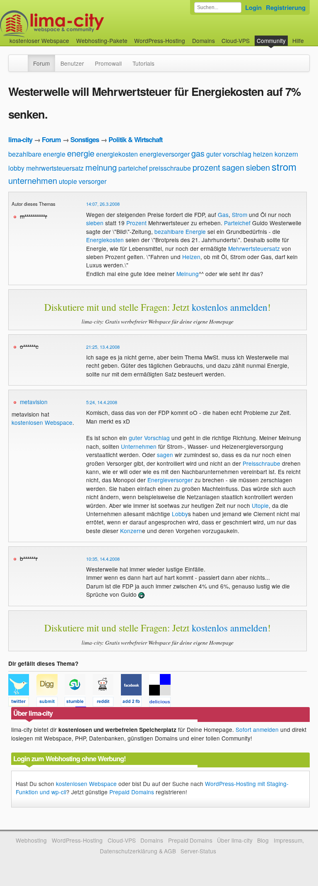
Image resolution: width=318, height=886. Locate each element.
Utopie (260, 505)
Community (271, 40)
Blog (263, 840)
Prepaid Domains (131, 792)
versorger (92, 181)
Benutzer (72, 63)
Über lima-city (234, 840)
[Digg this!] (50, 703)
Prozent (136, 223)
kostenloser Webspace (39, 40)
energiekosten (117, 154)
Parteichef (237, 223)
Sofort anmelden (257, 729)
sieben (258, 167)
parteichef (132, 168)
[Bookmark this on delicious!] (162, 703)
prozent (206, 167)
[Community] (22, 59)
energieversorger (165, 154)
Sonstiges (84, 139)
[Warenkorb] (310, 37)
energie (80, 153)
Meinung (187, 273)
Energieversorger (170, 480)
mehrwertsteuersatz (55, 168)
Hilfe (298, 40)
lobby (16, 168)
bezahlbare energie (36, 154)
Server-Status (198, 851)
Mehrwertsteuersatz (254, 248)
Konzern (131, 530)
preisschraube (170, 168)
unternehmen (32, 180)
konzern (286, 154)
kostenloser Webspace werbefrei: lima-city (83, 23)
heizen (263, 154)
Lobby (180, 514)
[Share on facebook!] (135, 703)
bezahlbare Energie (180, 231)
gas (198, 153)
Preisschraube (261, 463)
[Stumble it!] (79, 703)
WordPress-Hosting (159, 40)
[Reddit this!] (107, 703)
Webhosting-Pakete (102, 40)
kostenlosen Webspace (42, 422)
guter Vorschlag (149, 437)
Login (253, 7)
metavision (34, 402)
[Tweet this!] (22, 703)
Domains (203, 40)
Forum (41, 63)
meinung (101, 167)
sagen (233, 167)
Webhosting (31, 840)
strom (284, 166)
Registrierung (286, 7)
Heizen (191, 256)
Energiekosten (105, 240)
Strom (239, 214)
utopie (68, 181)
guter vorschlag (228, 154)
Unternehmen (139, 446)
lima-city (20, 139)
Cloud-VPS (236, 40)
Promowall (108, 63)
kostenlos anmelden (229, 307)
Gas (223, 214)
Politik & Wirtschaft (135, 139)
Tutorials (143, 63)
